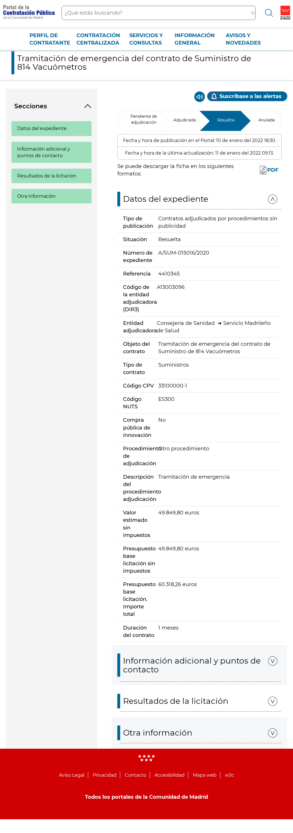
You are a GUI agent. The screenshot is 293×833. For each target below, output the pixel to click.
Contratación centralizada (98, 39)
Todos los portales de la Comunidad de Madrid (146, 797)
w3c (229, 775)
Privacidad (104, 775)
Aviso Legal (71, 775)
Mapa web (205, 775)
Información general (195, 39)
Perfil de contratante (49, 39)
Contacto (135, 775)
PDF (273, 170)
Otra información (36, 196)
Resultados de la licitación (46, 176)
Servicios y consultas (146, 39)
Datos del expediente (42, 128)
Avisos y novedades (243, 39)
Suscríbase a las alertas (250, 96)
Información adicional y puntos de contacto (43, 152)
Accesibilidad (170, 775)
